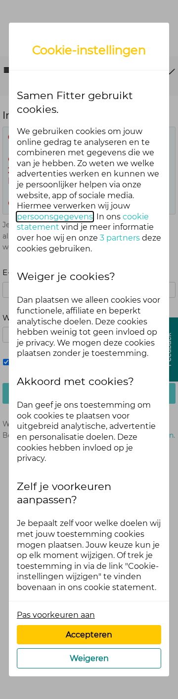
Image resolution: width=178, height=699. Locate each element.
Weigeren (89, 658)
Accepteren (89, 634)
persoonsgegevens (55, 216)
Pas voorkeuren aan (56, 615)
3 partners (120, 238)
